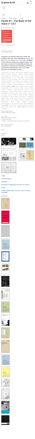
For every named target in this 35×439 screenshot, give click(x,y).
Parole (21, 18)
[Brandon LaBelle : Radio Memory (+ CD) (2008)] (6, 394)
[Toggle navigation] (3, 8)
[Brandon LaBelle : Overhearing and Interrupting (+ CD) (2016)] (6, 294)
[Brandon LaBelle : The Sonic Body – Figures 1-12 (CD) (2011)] (6, 371)
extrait (2, 135)
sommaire (3, 133)
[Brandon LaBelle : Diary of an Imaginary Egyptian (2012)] (6, 346)
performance (6, 60)
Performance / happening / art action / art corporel (15, 184)
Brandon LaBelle (10, 86)
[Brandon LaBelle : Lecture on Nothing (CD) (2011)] (6, 359)
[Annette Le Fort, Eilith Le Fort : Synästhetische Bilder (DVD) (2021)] (6, 244)
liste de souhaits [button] (7, 51)
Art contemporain (6, 178)
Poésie (3, 187)
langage (28, 58)
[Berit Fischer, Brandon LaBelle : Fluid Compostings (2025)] (6, 203)
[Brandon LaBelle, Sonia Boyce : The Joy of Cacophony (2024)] (6, 217)
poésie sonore (18, 60)
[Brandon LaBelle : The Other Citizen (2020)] (6, 256)
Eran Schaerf (4, 105)
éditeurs (3, 18)
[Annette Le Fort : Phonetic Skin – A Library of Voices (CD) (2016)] (6, 307)
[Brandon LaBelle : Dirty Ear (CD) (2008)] (6, 383)
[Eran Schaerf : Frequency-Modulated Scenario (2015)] (6, 320)
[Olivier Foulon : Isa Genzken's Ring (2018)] (6, 268)
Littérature (4, 181)
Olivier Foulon (21, 107)
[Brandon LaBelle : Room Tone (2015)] (6, 332)
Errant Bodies (13, 18)
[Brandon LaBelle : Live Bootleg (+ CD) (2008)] (6, 407)
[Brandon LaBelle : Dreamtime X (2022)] (6, 231)
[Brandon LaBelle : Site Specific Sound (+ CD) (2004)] (6, 420)
